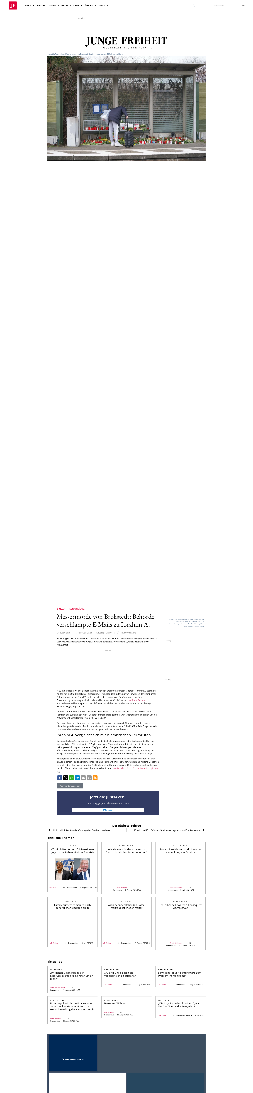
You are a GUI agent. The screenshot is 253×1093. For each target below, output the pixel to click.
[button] (193, 5)
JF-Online (52, 888)
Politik (28, 5)
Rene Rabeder (55, 1018)
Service (101, 5)
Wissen (64, 5)
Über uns (89, 5)
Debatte (52, 5)
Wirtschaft (41, 5)
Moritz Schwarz (176, 943)
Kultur (76, 5)
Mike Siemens (122, 888)
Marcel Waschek (176, 888)
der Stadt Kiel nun (136, 700)
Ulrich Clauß (109, 1012)
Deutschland (63, 632)
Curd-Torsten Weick (57, 988)
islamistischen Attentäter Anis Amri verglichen (135, 768)
